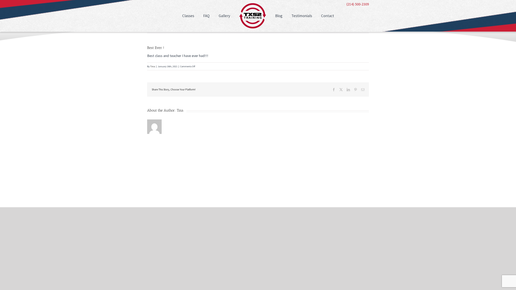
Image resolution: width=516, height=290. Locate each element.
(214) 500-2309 (357, 4)
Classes (209, 189)
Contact (339, 189)
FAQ (232, 189)
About (183, 189)
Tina (152, 66)
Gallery (256, 189)
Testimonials (309, 189)
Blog (280, 189)
